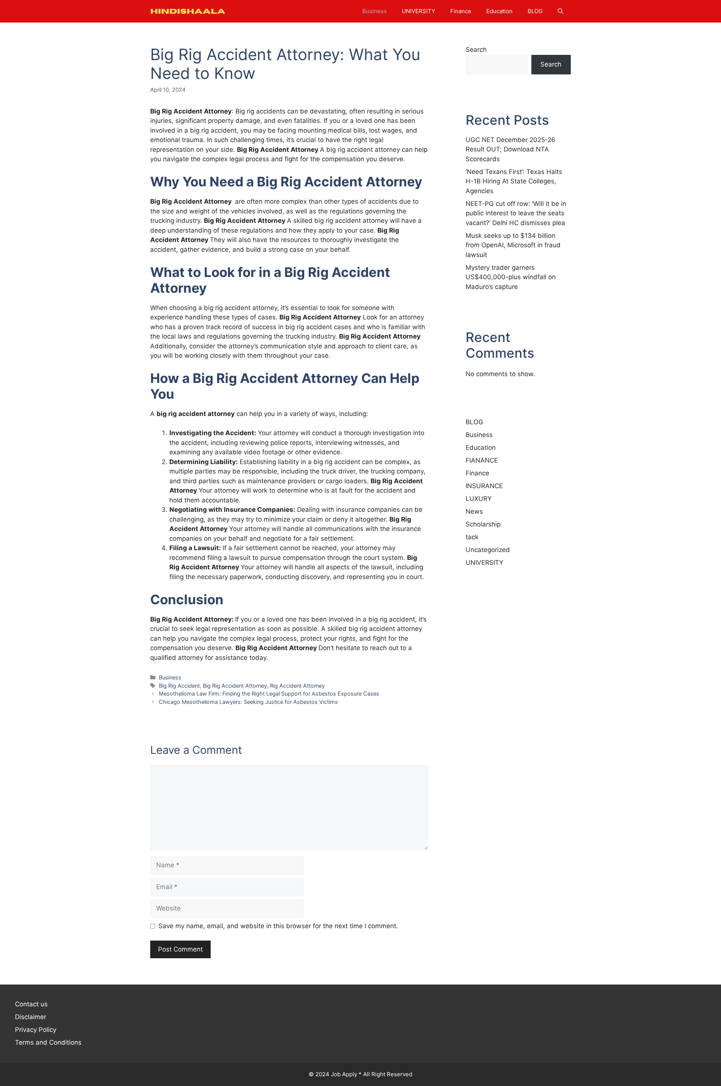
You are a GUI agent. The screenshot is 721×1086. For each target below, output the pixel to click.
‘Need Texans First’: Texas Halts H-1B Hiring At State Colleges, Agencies (514, 181)
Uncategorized (488, 550)
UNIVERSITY (418, 11)
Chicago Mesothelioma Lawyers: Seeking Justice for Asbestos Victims (248, 702)
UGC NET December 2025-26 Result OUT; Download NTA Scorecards (510, 149)
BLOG (535, 11)
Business (374, 11)
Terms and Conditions (48, 1042)
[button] (560, 11)
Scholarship (483, 524)
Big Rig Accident (179, 685)
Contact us (31, 1004)
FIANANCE (482, 460)
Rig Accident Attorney (297, 685)
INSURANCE (484, 486)
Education (499, 11)
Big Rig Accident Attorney (235, 685)
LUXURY (479, 498)
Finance (460, 11)
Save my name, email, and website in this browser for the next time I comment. (278, 926)
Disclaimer (30, 1017)
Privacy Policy (35, 1029)
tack (472, 537)
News (474, 511)
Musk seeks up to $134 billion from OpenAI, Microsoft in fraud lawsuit (513, 245)
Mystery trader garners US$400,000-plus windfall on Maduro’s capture (511, 277)
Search (476, 49)
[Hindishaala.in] (187, 11)
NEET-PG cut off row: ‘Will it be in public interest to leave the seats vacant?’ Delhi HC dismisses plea (516, 213)
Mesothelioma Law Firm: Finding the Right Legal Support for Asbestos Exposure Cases (269, 693)
